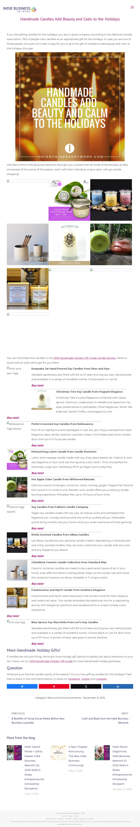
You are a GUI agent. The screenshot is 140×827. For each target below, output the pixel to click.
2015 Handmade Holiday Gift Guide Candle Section (85, 358)
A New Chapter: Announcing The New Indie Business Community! (78, 756)
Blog (48, 819)
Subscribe (90, 819)
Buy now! (13, 417)
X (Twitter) (68, 819)
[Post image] (14, 752)
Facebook (74, 679)
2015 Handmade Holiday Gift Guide (51, 661)
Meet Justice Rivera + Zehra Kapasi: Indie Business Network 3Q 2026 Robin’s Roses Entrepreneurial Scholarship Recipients (34, 767)
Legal (70, 816)
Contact (64, 816)
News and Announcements (64, 697)
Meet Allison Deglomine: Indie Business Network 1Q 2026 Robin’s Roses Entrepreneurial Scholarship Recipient (122, 765)
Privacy (75, 816)
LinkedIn (101, 679)
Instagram (82, 819)
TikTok (75, 819)
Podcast (53, 819)
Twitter (85, 679)
